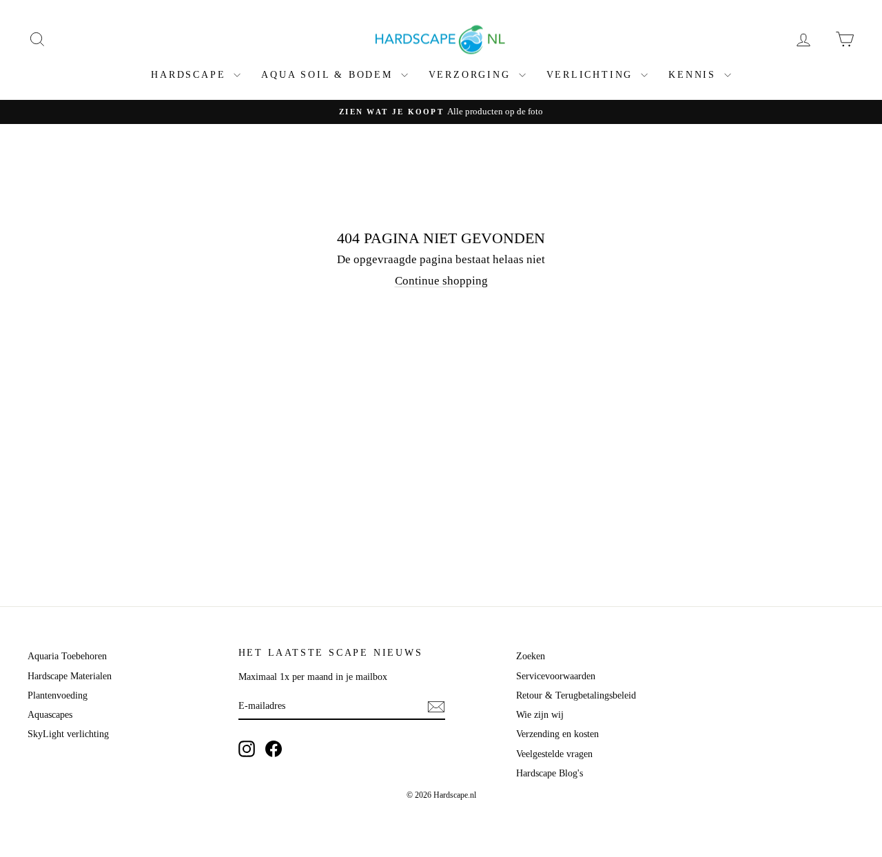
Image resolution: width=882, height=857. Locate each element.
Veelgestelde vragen (554, 754)
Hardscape (190, 75)
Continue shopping (441, 280)
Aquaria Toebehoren (67, 656)
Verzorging (472, 75)
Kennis (694, 75)
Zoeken (530, 656)
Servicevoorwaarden (555, 676)
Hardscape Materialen (70, 676)
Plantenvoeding (58, 695)
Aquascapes (50, 715)
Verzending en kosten (557, 734)
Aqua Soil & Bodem (329, 75)
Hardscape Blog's (549, 773)
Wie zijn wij (540, 715)
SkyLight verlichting (68, 734)
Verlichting (592, 75)
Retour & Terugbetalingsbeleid (576, 695)
